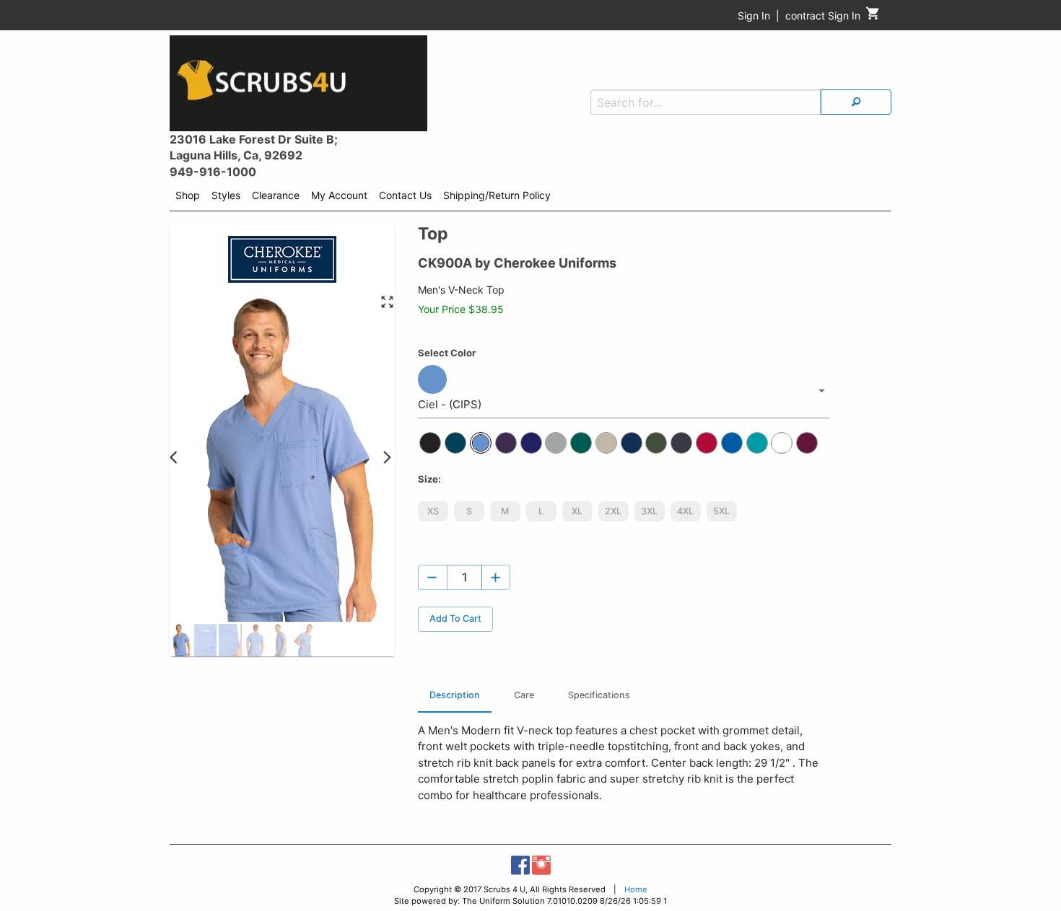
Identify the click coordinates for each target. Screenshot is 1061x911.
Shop (187, 195)
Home (635, 889)
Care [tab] (524, 695)
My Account (339, 195)
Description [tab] (454, 695)
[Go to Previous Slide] (177, 458)
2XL (613, 511)
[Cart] (873, 17)
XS (433, 511)
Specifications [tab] (599, 695)
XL (577, 511)
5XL (721, 511)
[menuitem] (188, 198)
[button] (181, 640)
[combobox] (623, 391)
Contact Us (405, 195)
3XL (649, 511)
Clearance (276, 195)
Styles (225, 195)
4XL (685, 511)
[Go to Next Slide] (387, 458)
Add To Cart (455, 618)
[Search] (856, 102)
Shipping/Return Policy (497, 195)
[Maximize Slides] (387, 302)
